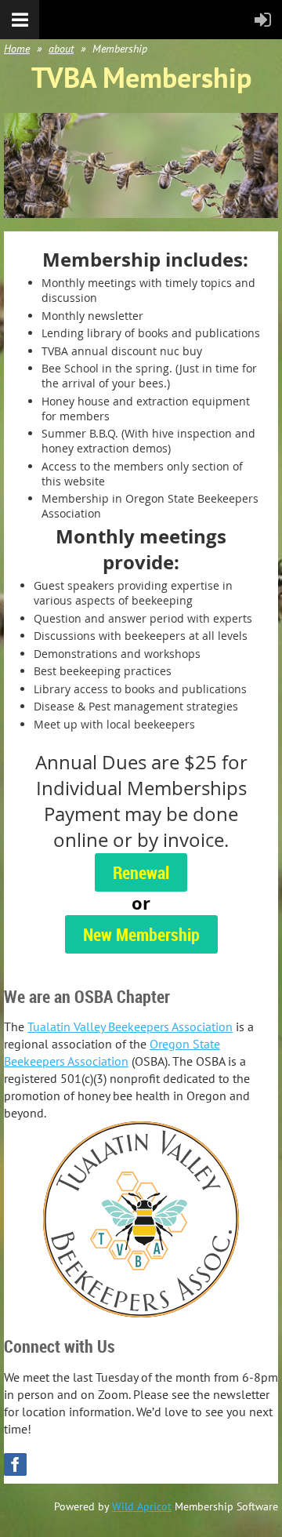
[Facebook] (15, 1464)
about (61, 49)
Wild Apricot (142, 1506)
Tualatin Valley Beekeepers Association (130, 1026)
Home (17, 49)
